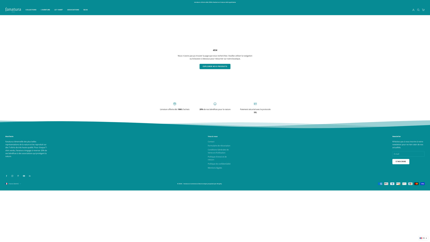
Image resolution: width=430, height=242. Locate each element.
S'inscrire (401, 161)
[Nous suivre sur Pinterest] (18, 176)
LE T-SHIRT (58, 10)
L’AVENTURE (45, 10)
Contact (211, 141)
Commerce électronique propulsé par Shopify (206, 184)
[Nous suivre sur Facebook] (6, 176)
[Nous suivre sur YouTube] (24, 176)
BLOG (86, 10)
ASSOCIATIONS (73, 10)
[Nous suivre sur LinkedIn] (30, 176)
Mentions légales (215, 168)
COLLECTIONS (31, 10)
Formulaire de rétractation (219, 145)
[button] (423, 238)
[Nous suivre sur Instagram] (12, 176)
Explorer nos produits (215, 66)
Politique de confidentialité (219, 164)
